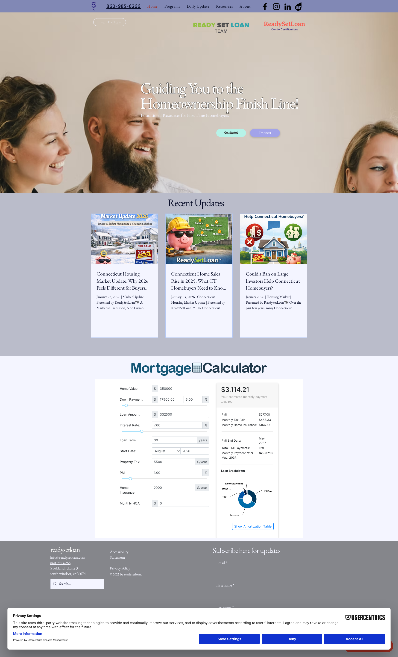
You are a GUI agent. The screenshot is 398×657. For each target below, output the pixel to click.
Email (221, 562)
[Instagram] (276, 6)
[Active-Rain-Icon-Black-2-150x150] (298, 6)
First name (225, 585)
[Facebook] (264, 6)
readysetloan (132, 574)
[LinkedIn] (287, 6)
